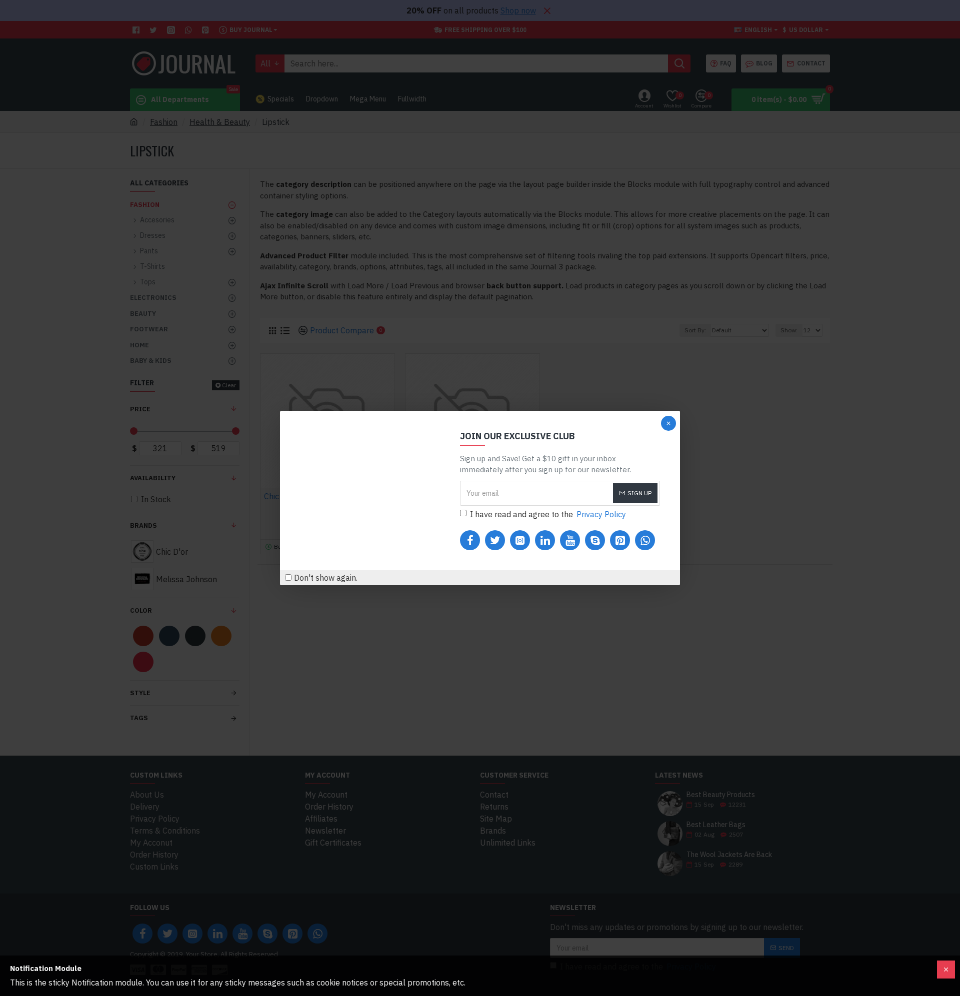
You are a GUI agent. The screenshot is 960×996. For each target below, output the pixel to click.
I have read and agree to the (548, 514)
